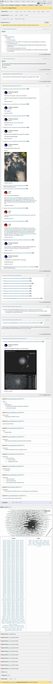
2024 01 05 (13, 602)
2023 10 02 (4, 593)
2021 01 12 (4, 540)
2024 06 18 (4, 611)
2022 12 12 (13, 566)
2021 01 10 (30, 540)
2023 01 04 (17, 569)
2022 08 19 (13, 554)
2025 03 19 (18, 617)
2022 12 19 (9, 567)
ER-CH (6, 403)
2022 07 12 (17, 550)
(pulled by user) (26, 634)
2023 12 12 (22, 599)
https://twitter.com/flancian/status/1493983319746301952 (18, 285)
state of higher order (5, 627)
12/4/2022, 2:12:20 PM (8, 250)
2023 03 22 (13, 579)
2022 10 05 (9, 557)
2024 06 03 (17, 609)
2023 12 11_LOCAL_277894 (16, 599)
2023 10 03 (9, 593)
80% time (37, 41)
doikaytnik (5, 283)
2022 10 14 (21, 557)
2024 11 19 (13, 615)
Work (11, 18)
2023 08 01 (17, 588)
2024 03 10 (21, 605)
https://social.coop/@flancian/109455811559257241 (22, 239)
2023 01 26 (21, 572)
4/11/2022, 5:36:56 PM (8, 113)
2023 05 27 (9, 585)
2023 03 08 (9, 576)
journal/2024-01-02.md (13, 428)
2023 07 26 (9, 588)
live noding (3, 622)
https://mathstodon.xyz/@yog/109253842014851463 (15, 185)
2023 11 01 (17, 595)
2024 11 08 (9, 615)
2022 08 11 (13, 553)
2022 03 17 (17, 544)
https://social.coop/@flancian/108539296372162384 (16, 141)
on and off (18, 622)
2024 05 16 (17, 608)
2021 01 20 (9, 540)
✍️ (48, 29)
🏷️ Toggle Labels (47, 510)
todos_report (22, 627)
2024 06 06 (21, 609)
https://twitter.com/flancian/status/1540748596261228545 (18, 295)
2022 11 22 (17, 563)
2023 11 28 (9, 596)
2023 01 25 (17, 572)
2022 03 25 (4, 546)
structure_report (11, 627)
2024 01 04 (9, 602)
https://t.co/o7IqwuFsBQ (26, 328)
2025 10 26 (8, 618)
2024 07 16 (13, 612)
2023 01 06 (21, 569)
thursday (18, 627)
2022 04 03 (13, 546)
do (23, 618)
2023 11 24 (4, 596)
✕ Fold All (46, 22)
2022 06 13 (9, 549)
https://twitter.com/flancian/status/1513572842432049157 (18, 288)
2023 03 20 (4, 579)
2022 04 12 (21, 546)
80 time (45, 540)
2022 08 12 (17, 553)
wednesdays (13, 43)
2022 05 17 (17, 547)
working (20, 628)
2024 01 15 (17, 602)
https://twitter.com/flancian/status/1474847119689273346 (18, 280)
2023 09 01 (4, 592)
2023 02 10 (4, 575)
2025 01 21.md (13, 617)
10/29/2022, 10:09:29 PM (8, 205)
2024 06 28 (21, 611)
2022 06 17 (17, 549)
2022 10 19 (4, 559)
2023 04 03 (4, 580)
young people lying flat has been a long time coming (13, 630)
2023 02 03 (13, 573)
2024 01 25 (4, 604)
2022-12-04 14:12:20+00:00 (8, 309)
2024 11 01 (4, 615)
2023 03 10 (13, 576)
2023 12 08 (17, 598)
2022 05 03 (9, 547)
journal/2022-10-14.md (13, 466)
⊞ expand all (17, 5)
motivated (30, 76)
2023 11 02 (21, 595)
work (39, 327)
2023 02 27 (17, 575)
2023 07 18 (13, 586)
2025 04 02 (22, 617)
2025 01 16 (4, 617)
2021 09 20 (9, 541)
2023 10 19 (13, 595)
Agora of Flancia (13, 682)
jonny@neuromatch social (41, 543)
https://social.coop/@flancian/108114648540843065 (16, 104)
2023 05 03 (13, 582)
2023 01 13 (17, 570)
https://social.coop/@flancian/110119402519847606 (22, 252)
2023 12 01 (21, 596)
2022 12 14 (17, 566)
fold (28, 88)
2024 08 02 (17, 612)
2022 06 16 (13, 549)
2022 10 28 (9, 560)
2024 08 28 (9, 614)
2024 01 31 (17, 604)
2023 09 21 (13, 592)
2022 (11, 45)
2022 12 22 (17, 567)
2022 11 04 (4, 562)
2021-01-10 (27, 41)
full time (11, 41)
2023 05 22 (17, 583)
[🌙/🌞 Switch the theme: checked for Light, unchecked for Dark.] (38, 3)
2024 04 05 (4, 608)
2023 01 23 (13, 572)
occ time (24, 48)
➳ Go (6, 5)
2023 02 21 (9, 575)
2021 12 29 (4, 543)
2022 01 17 (13, 543)
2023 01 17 (4, 572)
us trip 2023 (9, 628)
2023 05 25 (21, 583)
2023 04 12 (17, 580)
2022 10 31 (13, 560)
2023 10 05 (17, 593)
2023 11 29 (13, 596)
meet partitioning (8, 622)
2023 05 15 (9, 583)
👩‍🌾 (8, 398)
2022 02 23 (9, 544)
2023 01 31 (9, 573)
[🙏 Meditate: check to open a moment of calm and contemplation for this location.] (48, 3)
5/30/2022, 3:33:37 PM (8, 124)
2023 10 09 (21, 593)
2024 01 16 (21, 602)
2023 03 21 (9, 579)
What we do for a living (9, 36)
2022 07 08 (13, 550)
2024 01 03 (4, 602)
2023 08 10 (9, 589)
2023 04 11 (13, 580)
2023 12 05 (4, 598)
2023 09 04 (9, 592)
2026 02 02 (13, 618)
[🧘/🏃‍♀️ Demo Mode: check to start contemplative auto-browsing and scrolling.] (41, 3)
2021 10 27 (13, 541)
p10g (24, 622)
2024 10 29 (21, 614)
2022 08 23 (21, 554)
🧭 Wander (36, 5)
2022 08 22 (17, 554)
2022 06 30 (21, 549)
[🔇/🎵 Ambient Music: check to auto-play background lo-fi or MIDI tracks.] (44, 3)
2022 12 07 (4, 566)
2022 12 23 (21, 567)
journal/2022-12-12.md (13, 454)
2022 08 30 (13, 556)
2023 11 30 (17, 596)
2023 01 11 (13, 570)
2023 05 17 (13, 583)
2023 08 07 (4, 589)
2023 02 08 (21, 573)
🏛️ (8, 682)
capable (23, 76)
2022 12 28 (4, 569)
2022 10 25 (17, 559)
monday (13, 622)
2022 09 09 (17, 556)
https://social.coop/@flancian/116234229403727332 (32, 341)
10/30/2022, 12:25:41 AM (8, 218)
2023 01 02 (9, 569)
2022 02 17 (4, 544)
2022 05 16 (13, 547)
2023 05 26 (4, 585)
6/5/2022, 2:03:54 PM (8, 138)
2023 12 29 (17, 601)
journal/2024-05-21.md (13, 412)
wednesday (14, 628)
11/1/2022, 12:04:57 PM (8, 237)
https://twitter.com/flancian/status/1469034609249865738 (18, 278)
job (9, 38)
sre (10, 40)
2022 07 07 (9, 550)
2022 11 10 (17, 562)
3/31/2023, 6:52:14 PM (8, 264)
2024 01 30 (13, 604)
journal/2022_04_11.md (14, 436)
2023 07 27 (13, 588)
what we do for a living (46, 544)
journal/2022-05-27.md (13, 474)
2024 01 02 (21, 601)
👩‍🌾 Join (40, 5)
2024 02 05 (21, 604)
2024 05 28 (9, 609)
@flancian (22, 398)
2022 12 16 (4, 567)
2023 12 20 (13, 601)
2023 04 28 (4, 582)
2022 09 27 (4, 557)
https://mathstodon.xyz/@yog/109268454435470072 (15, 221)
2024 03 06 (17, 605)
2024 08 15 (4, 614)
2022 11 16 (9, 563)
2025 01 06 (21, 615)
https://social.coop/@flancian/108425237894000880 (16, 127)
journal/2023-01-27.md (13, 445)
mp (15, 622)
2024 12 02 (17, 615)
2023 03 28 (21, 579)
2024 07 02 (4, 612)
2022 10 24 (13, 559)
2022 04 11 (17, 546)
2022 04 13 (4, 547)
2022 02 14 (21, 543)
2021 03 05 (17, 540)
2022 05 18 (21, 547)
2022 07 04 (4, 550)
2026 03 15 (41, 540)
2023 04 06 (9, 580)
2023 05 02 (9, 582)
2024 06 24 (13, 611)
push (5, 439)
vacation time (18, 48)
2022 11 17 (13, 563)
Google (13, 40)
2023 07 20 (21, 586)
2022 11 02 (17, 560)
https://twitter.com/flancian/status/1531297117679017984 (18, 290)
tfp (15, 627)
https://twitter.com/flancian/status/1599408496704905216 (29, 298)
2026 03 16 (17, 618)
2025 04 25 (4, 618)
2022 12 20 (13, 567)
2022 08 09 (4, 553)
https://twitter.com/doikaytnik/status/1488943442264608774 (19, 283)
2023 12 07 (13, 598)
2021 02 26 (13, 540)
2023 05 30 (13, 585)
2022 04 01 (9, 546)
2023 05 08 (21, 582)
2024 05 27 (4, 609)
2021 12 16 (21, 541)
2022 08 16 (21, 553)
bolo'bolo (30, 541)
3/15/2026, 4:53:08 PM (8, 391)
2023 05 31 (17, 585)
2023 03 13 (21, 576)
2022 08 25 (4, 556)
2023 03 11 (17, 576)
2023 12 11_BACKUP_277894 (6, 599)
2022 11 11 (21, 562)
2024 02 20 (9, 605)
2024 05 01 (9, 608)
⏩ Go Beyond (11, 5)
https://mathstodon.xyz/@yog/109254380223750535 (15, 208)
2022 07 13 (21, 550)
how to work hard (22, 621)
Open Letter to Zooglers (11, 407)
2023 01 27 (4, 573)
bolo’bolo (5, 67)
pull (8, 38)
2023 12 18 (9, 601)
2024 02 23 (13, 605)
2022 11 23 (21, 563)
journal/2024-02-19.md (13, 398)
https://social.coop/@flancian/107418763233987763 (16, 88)
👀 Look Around (30, 5)
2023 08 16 (17, 589)
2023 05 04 (17, 582)
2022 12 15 (21, 566)
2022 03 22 (21, 544)
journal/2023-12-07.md (13, 421)
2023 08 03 (21, 588)
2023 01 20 (9, 572)
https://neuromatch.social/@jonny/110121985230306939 (25, 266)
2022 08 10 (9, 553)
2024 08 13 (21, 612)
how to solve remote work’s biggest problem (11, 621)
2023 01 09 (4, 570)
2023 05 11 (4, 583)
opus (22, 622)
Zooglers (21, 406)
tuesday (5, 628)
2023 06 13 (21, 585)
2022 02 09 (17, 543)
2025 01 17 (8, 617)
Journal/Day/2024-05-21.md (14, 495)
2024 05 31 (13, 609)
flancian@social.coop (7, 239)
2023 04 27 (21, 580)
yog (4, 185)
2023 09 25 (17, 592)
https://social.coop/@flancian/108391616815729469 (16, 115)
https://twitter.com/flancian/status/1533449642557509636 (18, 293)
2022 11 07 (9, 562)
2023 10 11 (4, 595)
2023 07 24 (4, 588)
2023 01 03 (13, 569)
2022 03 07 (13, 544)
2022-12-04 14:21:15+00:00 (8, 298)
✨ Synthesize (23, 5)
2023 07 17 (9, 586)
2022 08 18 (9, 554)
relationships (15, 624)
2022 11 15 (4, 563)
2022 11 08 (13, 562)
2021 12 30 (9, 543)
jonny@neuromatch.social (8, 266)
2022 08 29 (9, 556)
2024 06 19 (9, 611)
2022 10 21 (9, 559)
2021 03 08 (21, 540)
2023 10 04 (13, 593)
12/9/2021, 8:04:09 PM (8, 101)
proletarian (10, 624)
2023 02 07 (17, 573)
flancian (5, 88)
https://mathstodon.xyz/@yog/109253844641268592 (15, 188)
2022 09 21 (21, 556)
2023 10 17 (9, 595)
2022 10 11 (13, 557)
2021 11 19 (17, 541)
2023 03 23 (17, 579)
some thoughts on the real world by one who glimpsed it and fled (13, 625)
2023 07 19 (17, 586)
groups (3, 621)
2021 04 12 (4, 541)
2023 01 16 (21, 570)
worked (17, 628)
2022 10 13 (17, 557)
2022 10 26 (21, 559)
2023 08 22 (21, 589)
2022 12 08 (9, 566)
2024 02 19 (4, 605)
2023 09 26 (21, 592)
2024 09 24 (13, 614)
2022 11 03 (21, 560)
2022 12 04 (37, 540)
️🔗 (46, 29)
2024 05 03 (13, 608)
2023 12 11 (21, 598)
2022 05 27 (4, 549)
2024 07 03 (9, 612)
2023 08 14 (13, 589)
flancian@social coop (46, 541)
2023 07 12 (4, 586)
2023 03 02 (4, 576)
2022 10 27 (4, 560)
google (33, 543)
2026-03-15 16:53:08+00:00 (8, 341)
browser (21, 618)
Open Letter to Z (8, 404)
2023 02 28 (21, 575)
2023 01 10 (9, 570)
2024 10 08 (17, 614)
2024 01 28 (9, 604)
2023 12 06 (9, 598)
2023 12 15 (4, 601)
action (6, 35)
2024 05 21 (21, 608)
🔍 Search (2, 5)
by (12, 398)
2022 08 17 (4, 554)
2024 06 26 (17, 611)
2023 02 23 (13, 575)
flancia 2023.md (12, 487)
